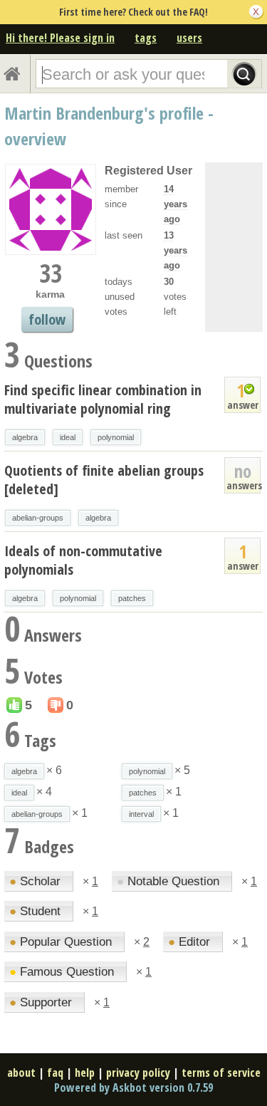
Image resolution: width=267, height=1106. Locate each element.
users (189, 38)
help (85, 1072)
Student (36, 911)
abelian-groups (37, 517)
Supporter (42, 1002)
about (21, 1072)
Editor (191, 942)
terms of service (221, 1072)
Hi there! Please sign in (60, 38)
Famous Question (63, 972)
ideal (67, 437)
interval (141, 814)
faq (55, 1072)
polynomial (116, 437)
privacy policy (138, 1072)
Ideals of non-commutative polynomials (83, 560)
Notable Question (170, 881)
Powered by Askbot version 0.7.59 (133, 1087)
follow (47, 319)
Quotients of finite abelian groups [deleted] (104, 480)
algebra (25, 437)
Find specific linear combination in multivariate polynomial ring (102, 399)
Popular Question (62, 942)
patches (132, 598)
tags (146, 38)
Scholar (36, 881)
